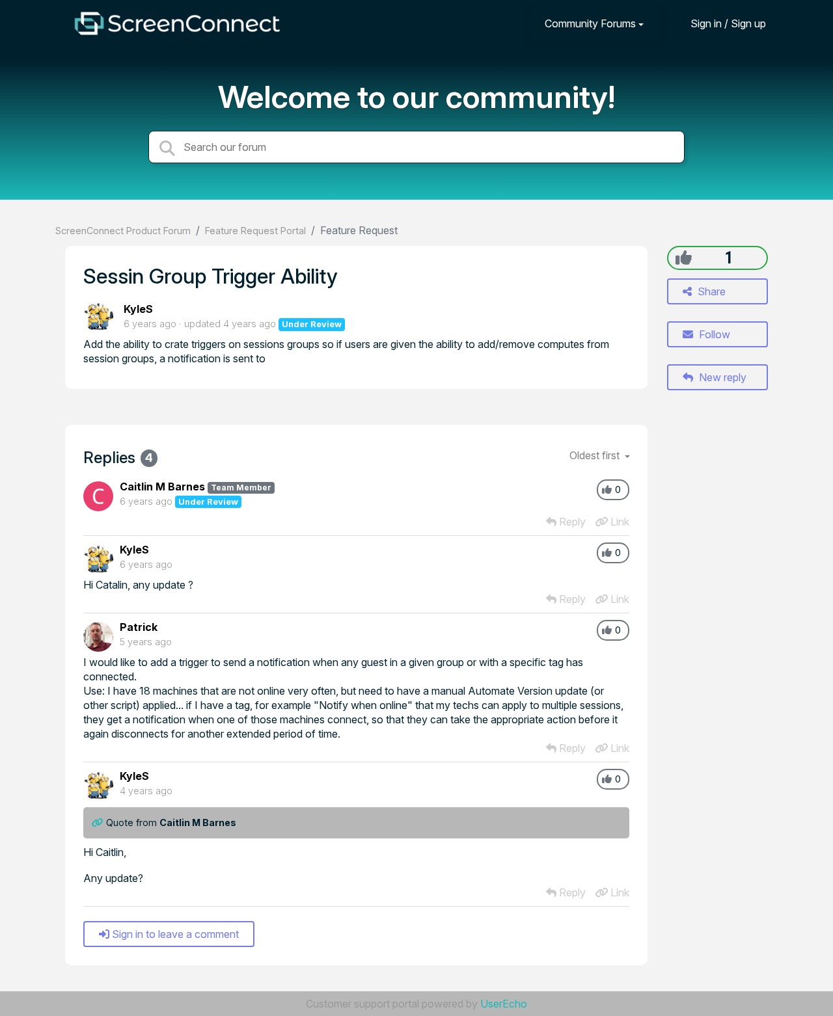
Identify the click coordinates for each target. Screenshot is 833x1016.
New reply (721, 377)
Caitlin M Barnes (162, 486)
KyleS (138, 308)
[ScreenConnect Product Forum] (177, 23)
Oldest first (595, 455)
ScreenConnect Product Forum (123, 230)
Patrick (138, 627)
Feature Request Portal (255, 230)
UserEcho (503, 1003)
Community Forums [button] (590, 23)
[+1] (684, 257)
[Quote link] (99, 822)
